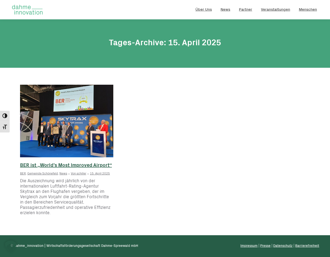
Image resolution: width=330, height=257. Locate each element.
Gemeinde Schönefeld (42, 173)
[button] (10, 246)
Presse (265, 246)
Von (78, 173)
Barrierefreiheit (307, 246)
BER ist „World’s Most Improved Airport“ (66, 165)
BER (23, 173)
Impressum (249, 246)
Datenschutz (283, 246)
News (63, 173)
